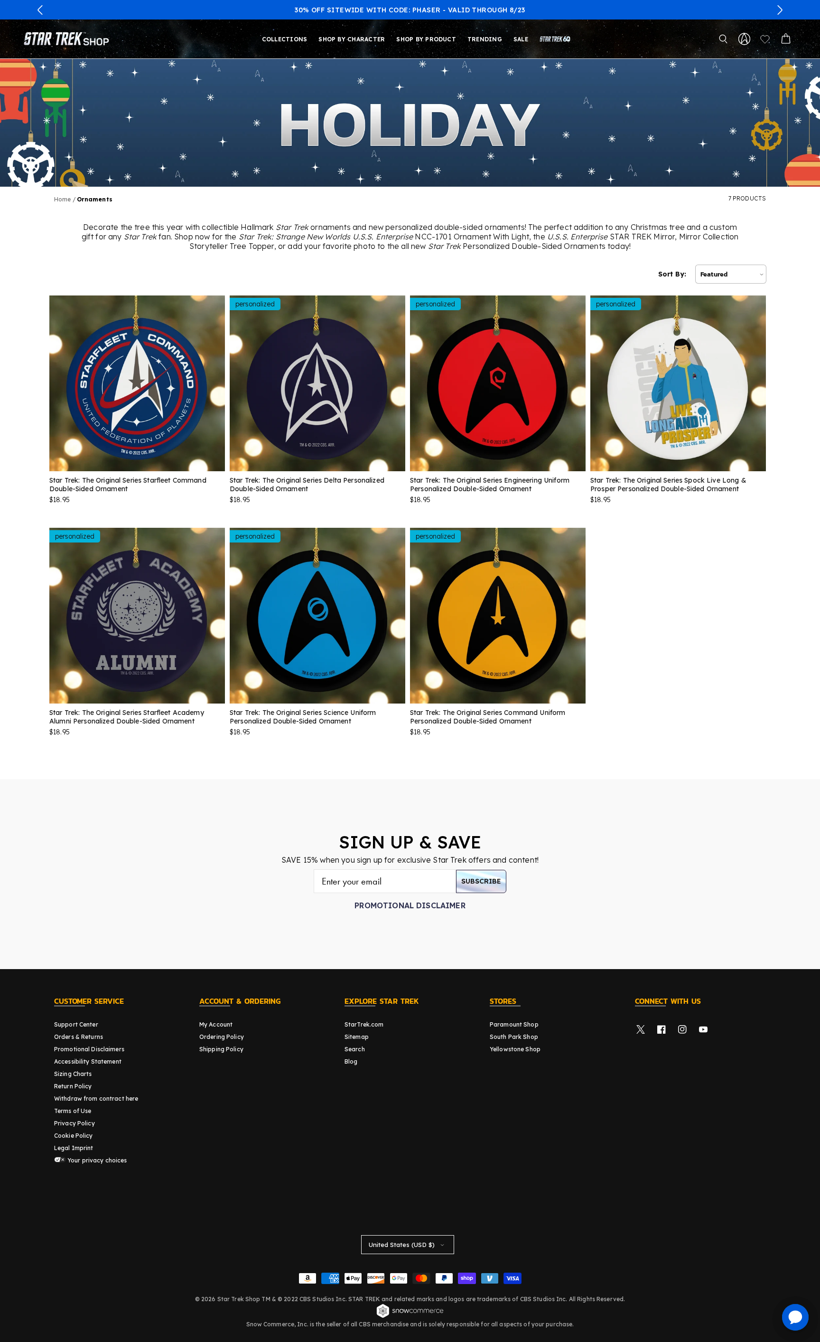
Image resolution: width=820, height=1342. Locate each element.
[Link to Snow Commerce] (410, 1316)
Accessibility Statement (87, 1061)
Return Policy (73, 1086)
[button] (40, 10)
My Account (216, 1024)
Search (355, 1049)
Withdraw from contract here (96, 1098)
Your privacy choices (96, 1160)
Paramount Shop (514, 1024)
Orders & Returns (78, 1036)
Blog (351, 1061)
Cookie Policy (73, 1135)
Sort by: (672, 274)
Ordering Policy (221, 1036)
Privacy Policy (74, 1123)
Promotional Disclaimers (89, 1049)
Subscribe (481, 881)
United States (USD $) (402, 1244)
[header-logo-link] (68, 39)
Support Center (76, 1024)
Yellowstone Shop (515, 1049)
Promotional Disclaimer (410, 905)
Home (62, 199)
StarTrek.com (364, 1024)
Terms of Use (72, 1110)
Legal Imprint (73, 1148)
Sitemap (357, 1036)
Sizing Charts (73, 1073)
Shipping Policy (221, 1049)
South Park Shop (514, 1036)
